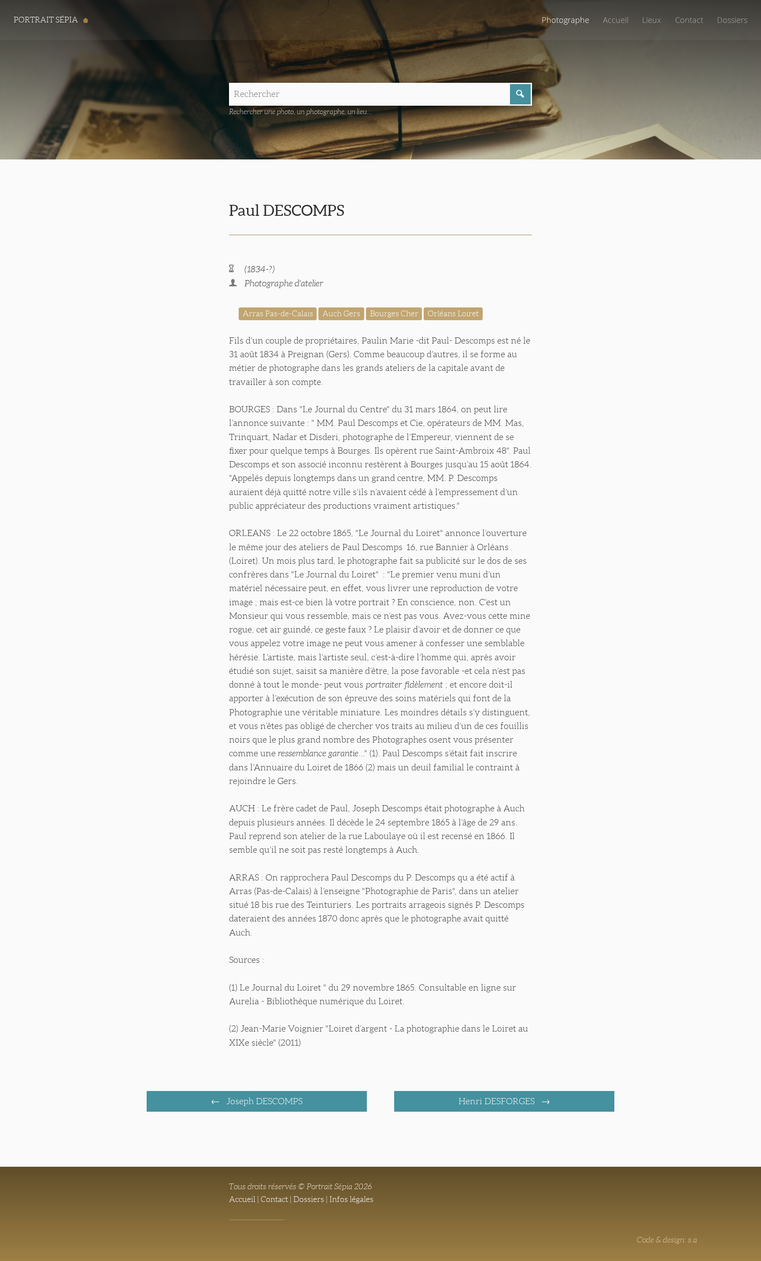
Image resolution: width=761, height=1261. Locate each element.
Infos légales (351, 1199)
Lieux (651, 20)
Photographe (565, 20)
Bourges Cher (394, 313)
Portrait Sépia (47, 19)
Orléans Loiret (453, 313)
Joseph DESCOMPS (263, 1101)
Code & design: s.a (667, 1239)
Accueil (615, 20)
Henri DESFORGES (497, 1101)
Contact (689, 20)
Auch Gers (341, 313)
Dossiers (732, 20)
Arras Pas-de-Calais (278, 313)
